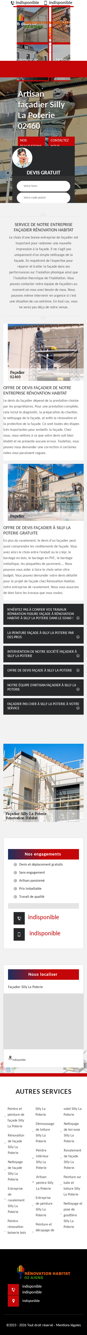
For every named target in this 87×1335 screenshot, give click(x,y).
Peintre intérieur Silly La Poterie (42, 1159)
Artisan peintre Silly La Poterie (44, 1183)
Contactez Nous (60, 143)
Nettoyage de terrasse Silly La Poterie (72, 1132)
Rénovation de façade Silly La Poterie (16, 1144)
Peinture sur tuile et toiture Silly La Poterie (72, 1185)
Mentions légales (68, 1325)
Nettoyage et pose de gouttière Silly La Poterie (73, 1215)
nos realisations (31, 143)
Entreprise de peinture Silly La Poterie (44, 1206)
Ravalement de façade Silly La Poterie (72, 1159)
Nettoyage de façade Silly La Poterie (15, 1170)
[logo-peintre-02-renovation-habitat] (43, 20)
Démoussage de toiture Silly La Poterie (45, 1132)
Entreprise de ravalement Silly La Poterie (16, 1200)
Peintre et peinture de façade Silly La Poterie (16, 1117)
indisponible (27, 3)
